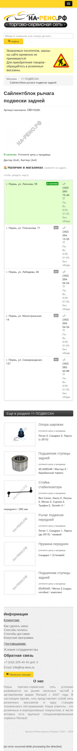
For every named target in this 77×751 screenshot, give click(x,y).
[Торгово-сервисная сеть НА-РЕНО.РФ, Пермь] (35, 19)
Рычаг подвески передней (51, 517)
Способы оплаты (15, 630)
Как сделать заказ (16, 626)
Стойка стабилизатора (50, 484)
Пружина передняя (53, 543)
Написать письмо (20, 674)
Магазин (12, 78)
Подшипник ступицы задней (54, 455)
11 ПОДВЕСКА (30, 78)
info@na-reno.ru (23, 667)
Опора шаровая (50, 424)
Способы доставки (17, 634)
